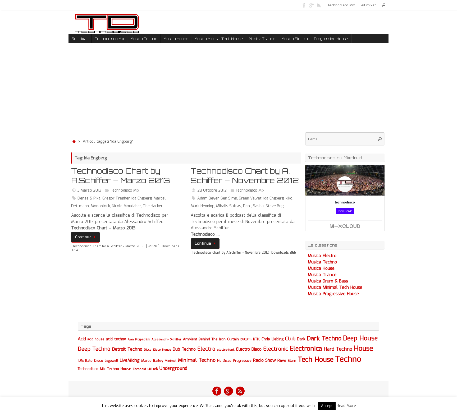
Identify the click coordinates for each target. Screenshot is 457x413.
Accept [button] (326, 405)
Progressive (242, 361)
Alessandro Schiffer (166, 339)
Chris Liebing (273, 339)
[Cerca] (384, 5)
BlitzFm (246, 339)
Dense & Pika (88, 198)
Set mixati (368, 5)
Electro (206, 348)
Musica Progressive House (333, 293)
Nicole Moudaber (126, 205)
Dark (301, 339)
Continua (83, 237)
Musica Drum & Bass (328, 281)
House (363, 348)
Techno (348, 359)
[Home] (73, 141)
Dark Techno (324, 338)
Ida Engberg (141, 198)
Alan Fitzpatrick (139, 339)
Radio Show (264, 360)
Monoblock (100, 205)
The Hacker (153, 205)
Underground (173, 368)
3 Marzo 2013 (89, 190)
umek (153, 368)
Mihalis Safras (228, 205)
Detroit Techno (127, 349)
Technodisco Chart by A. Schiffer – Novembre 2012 (245, 175)
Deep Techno (94, 348)
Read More (346, 405)
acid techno (116, 339)
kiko (289, 198)
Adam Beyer (208, 198)
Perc (247, 205)
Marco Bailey (152, 360)
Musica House (321, 268)
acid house (96, 339)
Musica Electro (322, 255)
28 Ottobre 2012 (212, 190)
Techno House (119, 368)
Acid (82, 339)
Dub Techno (184, 349)
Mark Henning (202, 205)
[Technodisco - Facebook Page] (304, 5)
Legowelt (111, 361)
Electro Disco (249, 349)
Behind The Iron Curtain (219, 339)
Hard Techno (338, 349)
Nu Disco (224, 361)
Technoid (139, 369)
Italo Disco (94, 360)
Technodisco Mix (341, 5)
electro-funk (226, 350)
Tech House (315, 359)
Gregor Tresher (116, 198)
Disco (148, 349)
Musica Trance (322, 274)
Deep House (360, 338)
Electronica (306, 348)
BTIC (256, 339)
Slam (292, 360)
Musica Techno (322, 262)
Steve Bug (275, 205)
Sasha (258, 205)
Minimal (170, 361)
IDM (81, 361)
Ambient (190, 339)
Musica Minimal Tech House (335, 287)
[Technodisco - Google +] (311, 5)
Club (290, 338)
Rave (281, 360)
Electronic (275, 348)
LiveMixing (130, 360)
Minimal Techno (197, 360)
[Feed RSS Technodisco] (319, 5)
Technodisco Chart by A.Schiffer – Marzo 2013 (120, 175)
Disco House (162, 350)
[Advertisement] (186, 92)
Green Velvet (250, 198)
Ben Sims (229, 198)
